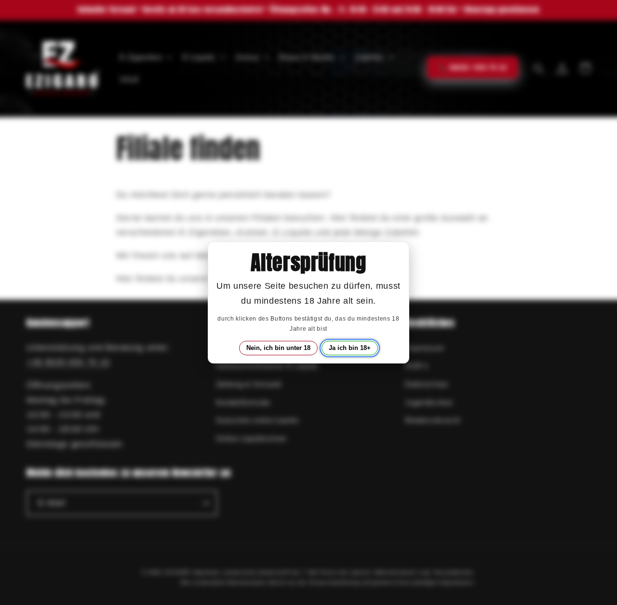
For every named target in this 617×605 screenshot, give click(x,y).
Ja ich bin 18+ (350, 347)
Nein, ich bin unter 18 (278, 347)
